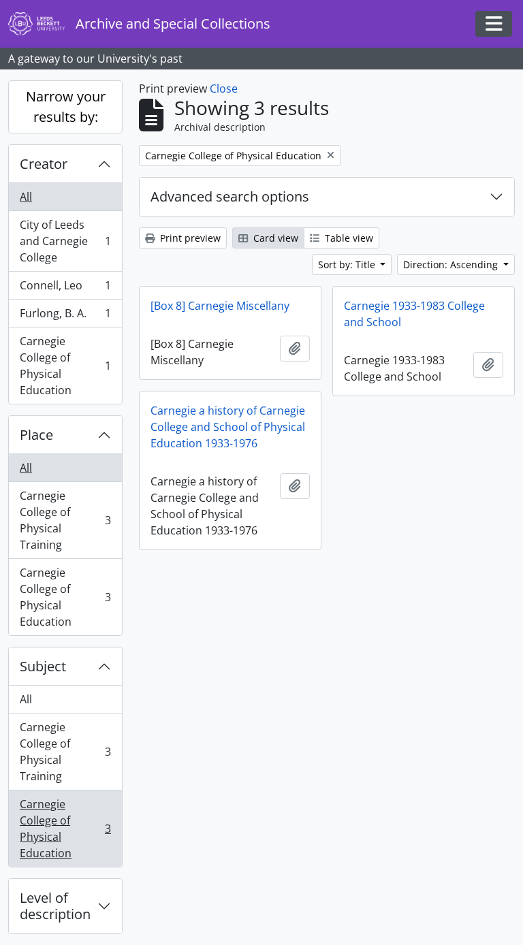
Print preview (189, 237)
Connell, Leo (65, 289)
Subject (43, 666)
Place (36, 435)
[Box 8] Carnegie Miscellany (219, 305)
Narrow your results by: (66, 106)
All (26, 196)
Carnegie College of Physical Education (65, 366)
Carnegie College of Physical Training (65, 520)
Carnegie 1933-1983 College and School (414, 314)
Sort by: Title (348, 264)
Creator (43, 164)
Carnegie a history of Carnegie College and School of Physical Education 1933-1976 (227, 427)
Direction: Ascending (452, 264)
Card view (274, 237)
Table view (347, 237)
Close (224, 88)
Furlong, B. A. (65, 316)
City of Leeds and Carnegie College (65, 241)
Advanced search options (229, 196)
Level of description (55, 905)
